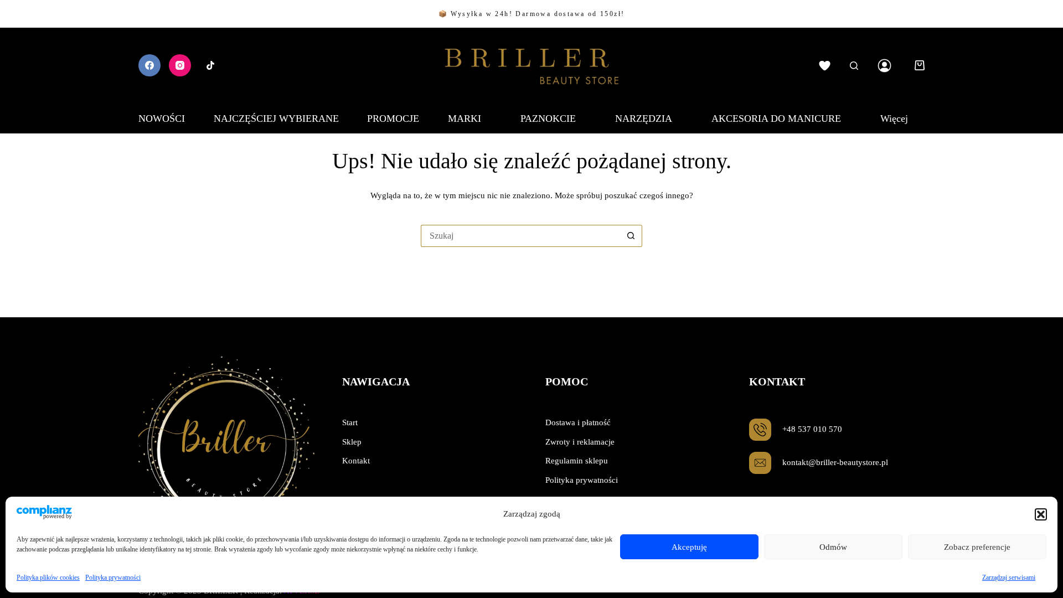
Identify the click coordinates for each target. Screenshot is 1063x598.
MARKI (464, 118)
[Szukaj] (854, 65)
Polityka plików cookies (48, 577)
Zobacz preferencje (977, 547)
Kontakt (356, 460)
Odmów (833, 547)
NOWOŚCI (161, 118)
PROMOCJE (393, 118)
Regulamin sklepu (576, 460)
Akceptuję (689, 547)
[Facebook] (149, 65)
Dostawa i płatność (578, 422)
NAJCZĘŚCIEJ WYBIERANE (276, 118)
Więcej (894, 118)
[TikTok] (210, 65)
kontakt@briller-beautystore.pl (835, 462)
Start (350, 422)
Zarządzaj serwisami (1008, 577)
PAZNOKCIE (548, 118)
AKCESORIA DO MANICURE (776, 118)
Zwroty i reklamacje (580, 441)
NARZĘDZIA (643, 118)
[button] (1040, 514)
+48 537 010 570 (812, 429)
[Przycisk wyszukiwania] (631, 236)
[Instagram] (180, 65)
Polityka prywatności (113, 577)
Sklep (352, 441)
